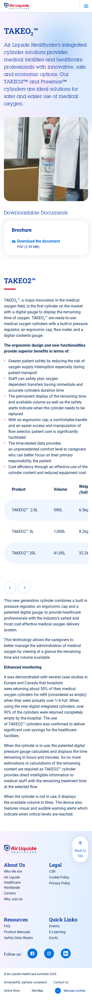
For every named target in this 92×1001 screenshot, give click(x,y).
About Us (14, 865)
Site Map (37, 990)
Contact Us (61, 982)
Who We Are (13, 871)
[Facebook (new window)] (32, 953)
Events (54, 926)
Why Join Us (13, 899)
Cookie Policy (59, 877)
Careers (10, 893)
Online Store (12, 990)
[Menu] (86, 6)
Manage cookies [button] (74, 990)
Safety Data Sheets (18, 938)
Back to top (80, 853)
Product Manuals (17, 932)
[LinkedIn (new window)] (66, 953)
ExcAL (54, 938)
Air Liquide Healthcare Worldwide (12, 882)
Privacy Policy (59, 883)
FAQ (7, 926)
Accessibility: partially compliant (25, 982)
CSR (52, 871)
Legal (55, 865)
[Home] (16, 6)
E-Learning (57, 932)
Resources (16, 919)
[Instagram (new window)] (49, 953)
